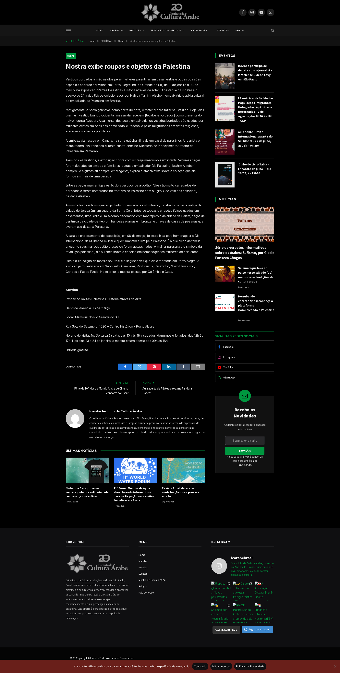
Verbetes (223, 30)
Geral (70, 55)
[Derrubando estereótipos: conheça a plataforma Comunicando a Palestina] (225, 302)
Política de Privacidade (250, 666)
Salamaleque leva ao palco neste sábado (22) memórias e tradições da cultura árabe (255, 275)
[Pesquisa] (272, 30)
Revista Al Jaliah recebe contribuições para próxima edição (180, 492)
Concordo (200, 666)
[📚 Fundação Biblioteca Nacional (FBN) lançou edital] (264, 613)
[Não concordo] (335, 666)
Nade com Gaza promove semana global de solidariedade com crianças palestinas (87, 492)
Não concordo (221, 666)
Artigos (143, 586)
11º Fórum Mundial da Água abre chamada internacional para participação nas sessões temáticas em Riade (134, 494)
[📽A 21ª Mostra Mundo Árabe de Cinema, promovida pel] (243, 613)
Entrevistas (199, 30)
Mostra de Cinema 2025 (166, 30)
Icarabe (114, 30)
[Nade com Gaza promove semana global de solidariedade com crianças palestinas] (87, 470)
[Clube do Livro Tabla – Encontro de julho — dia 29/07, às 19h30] (225, 175)
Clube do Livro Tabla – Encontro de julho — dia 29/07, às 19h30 (254, 168)
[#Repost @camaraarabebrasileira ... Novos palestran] (221, 591)
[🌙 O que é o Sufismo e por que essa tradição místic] (243, 591)
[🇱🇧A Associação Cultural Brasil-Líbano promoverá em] (264, 591)
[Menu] (68, 30)
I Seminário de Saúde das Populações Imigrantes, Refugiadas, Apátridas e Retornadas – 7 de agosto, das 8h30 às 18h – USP (255, 109)
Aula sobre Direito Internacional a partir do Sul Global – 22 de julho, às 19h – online (255, 139)
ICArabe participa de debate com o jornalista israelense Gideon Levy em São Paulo (255, 72)
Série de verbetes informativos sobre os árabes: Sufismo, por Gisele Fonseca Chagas (244, 252)
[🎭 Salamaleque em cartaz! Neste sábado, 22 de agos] (221, 613)
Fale (238, 30)
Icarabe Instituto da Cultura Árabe (115, 411)
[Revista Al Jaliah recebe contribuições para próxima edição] (183, 470)
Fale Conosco (146, 592)
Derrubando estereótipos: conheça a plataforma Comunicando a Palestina (256, 305)
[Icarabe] (170, 12)
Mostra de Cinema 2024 (152, 580)
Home (99, 30)
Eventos (143, 573)
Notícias (135, 30)
